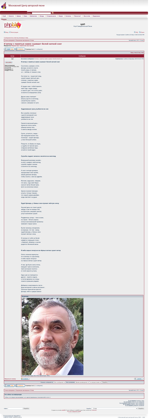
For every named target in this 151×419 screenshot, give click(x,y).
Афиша (19, 16)
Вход (6, 32)
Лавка (25, 16)
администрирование (74, 412)
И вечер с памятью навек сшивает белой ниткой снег (33, 44)
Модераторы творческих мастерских (22, 45)
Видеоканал (96, 16)
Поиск (142, 32)
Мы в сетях (87, 16)
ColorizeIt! (94, 410)
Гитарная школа (51, 16)
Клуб (4, 16)
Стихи (32, 40)
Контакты (68, 16)
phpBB (63, 410)
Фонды (42, 16)
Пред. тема (134, 52)
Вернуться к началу (10, 378)
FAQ (136, 32)
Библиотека (33, 16)
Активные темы (23, 38)
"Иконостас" (77, 16)
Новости (11, 16)
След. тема (141, 52)
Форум (61, 16)
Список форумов (9, 40)
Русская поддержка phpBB (74, 411)
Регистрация (14, 32)
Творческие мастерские (22, 40)
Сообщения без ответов (11, 38)
